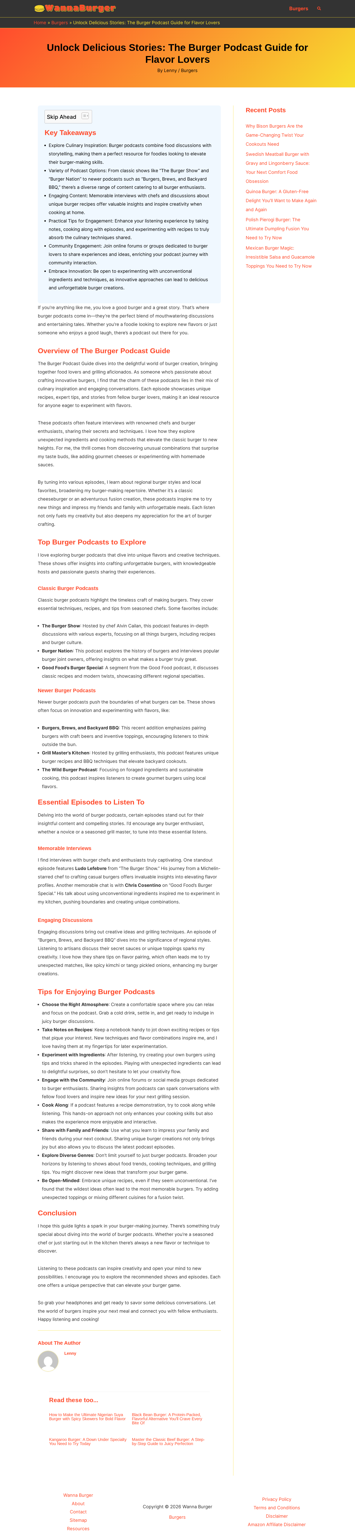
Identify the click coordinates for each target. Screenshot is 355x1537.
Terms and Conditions (277, 1507)
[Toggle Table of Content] (83, 115)
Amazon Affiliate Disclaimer (277, 1524)
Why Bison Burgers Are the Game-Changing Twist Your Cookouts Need (275, 135)
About (78, 1503)
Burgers (298, 8)
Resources (78, 1528)
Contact (78, 1511)
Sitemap (78, 1520)
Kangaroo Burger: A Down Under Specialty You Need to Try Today (88, 1441)
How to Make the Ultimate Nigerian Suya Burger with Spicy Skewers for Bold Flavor (87, 1416)
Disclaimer (277, 1516)
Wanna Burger (78, 1495)
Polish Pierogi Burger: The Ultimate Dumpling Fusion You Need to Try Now (277, 228)
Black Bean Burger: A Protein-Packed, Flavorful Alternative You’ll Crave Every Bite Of (167, 1418)
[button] (319, 8)
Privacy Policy (276, 1499)
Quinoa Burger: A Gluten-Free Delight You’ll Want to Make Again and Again (281, 200)
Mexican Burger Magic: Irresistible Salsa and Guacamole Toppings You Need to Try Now (280, 257)
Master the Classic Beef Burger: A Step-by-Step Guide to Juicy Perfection (168, 1441)
